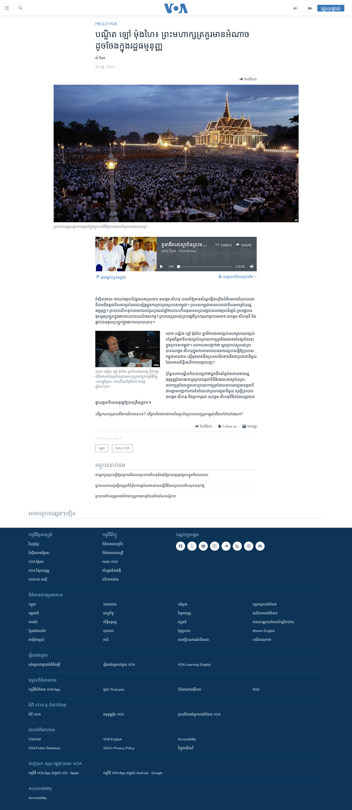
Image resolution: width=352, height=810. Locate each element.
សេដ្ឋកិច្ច (108, 613)
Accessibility (187, 739)
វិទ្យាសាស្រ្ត (184, 613)
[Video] (310, 8)
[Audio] (295, 8)
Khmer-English (264, 631)
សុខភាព (108, 631)
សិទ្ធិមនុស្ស (110, 622)
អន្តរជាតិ (33, 613)
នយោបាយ (110, 604)
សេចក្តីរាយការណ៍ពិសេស (193, 640)
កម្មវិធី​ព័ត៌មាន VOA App (44, 689)
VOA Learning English (194, 664)
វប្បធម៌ (182, 622)
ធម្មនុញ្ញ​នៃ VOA (113, 714)
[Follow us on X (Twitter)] (191, 546)
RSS (256, 689)
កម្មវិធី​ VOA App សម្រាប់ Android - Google (132, 773)
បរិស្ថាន (182, 604)
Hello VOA (106, 24)
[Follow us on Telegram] (226, 546)
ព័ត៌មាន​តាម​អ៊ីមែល (189, 689)
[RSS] (237, 546)
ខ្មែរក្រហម (184, 631)
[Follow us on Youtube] (203, 546)
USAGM (34, 739)
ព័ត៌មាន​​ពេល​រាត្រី (112, 553)
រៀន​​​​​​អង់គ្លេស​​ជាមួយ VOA (119, 664)
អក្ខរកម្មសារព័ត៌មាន (265, 604)
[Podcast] (248, 546)
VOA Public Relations (44, 748)
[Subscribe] (260, 546)
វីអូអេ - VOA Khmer (183, 251)
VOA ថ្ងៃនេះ (36, 562)
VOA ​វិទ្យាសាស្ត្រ (38, 570)
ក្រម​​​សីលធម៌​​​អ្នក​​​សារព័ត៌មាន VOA (199, 714)
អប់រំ (105, 640)
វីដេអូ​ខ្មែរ (33, 544)
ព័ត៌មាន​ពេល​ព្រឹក (112, 544)
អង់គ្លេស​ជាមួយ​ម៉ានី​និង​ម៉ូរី (44, 664)
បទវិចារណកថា (262, 640)
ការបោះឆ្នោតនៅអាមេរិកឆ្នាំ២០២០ (273, 622)
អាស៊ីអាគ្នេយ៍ (36, 640)
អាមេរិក (33, 622)
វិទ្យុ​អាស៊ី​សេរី (185, 748)
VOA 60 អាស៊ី (37, 579)
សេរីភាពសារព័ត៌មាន (265, 613)
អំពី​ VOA (34, 714)
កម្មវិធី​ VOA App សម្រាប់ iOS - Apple (53, 773)
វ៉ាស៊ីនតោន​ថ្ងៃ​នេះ (39, 553)
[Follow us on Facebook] (180, 546)
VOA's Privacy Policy (118, 748)
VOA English (112, 739)
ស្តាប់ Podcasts (113, 689)
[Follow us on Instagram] (214, 546)
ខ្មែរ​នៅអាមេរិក (37, 631)
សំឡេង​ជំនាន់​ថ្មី (111, 570)
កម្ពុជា (32, 604)
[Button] (248, 79)
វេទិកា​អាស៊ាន (110, 579)
